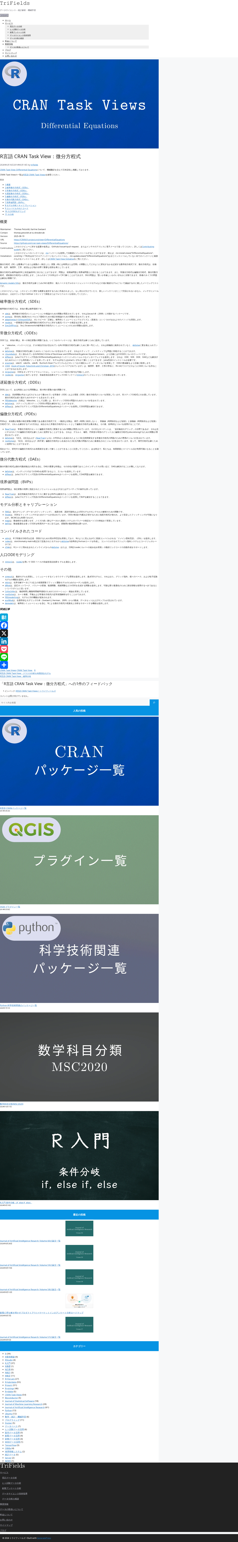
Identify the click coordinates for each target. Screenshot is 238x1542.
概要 (8, 184)
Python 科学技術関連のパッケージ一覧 (18, 1005)
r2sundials (10, 354)
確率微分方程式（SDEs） (17, 187)
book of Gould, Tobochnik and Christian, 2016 (33, 366)
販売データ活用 (12, 1432)
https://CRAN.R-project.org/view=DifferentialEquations (39, 239)
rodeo (7, 541)
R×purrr (9, 1385)
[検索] (154, 702)
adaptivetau (10, 319)
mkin (7, 582)
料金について (11, 41)
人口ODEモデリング (15, 211)
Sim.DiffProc (10, 325)
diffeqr (8, 357)
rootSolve (9, 441)
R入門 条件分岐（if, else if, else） (16, 1202)
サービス (9, 23)
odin (7, 538)
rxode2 (8, 375)
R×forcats (10, 1378)
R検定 (8, 1375)
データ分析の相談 (17, 38)
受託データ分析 (16, 26)
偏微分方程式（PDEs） (16, 196)
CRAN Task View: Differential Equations (18, 169)
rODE (7, 366)
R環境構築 (10, 1356)
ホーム (8, 20)
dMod (7, 585)
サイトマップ (11, 53)
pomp (7, 316)
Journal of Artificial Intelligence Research (25, 1407)
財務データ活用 (12, 1438)
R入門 (8, 1363)
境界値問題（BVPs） (15, 202)
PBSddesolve (11, 400)
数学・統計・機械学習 (15, 1416)
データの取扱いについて (19, 47)
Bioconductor (11, 1397)
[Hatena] (79, 617)
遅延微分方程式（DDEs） (17, 193)
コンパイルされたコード (16, 208)
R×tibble (9, 1391)
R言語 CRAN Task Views (34, 174)
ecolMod (9, 600)
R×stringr (9, 1388)
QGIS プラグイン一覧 (10, 906)
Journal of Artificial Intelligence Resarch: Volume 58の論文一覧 (30, 1289)
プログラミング (12, 1420)
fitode (7, 514)
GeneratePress (44, 1538)
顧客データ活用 (12, 1435)
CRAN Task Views (8, 670)
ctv (47, 253)
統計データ (10, 1454)
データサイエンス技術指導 (20, 35)
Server (8, 1457)
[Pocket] (79, 649)
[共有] (79, 665)
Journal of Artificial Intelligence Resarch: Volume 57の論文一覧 (30, 1337)
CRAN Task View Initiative (62, 259)
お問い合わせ (11, 56)
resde (7, 322)
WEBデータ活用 (12, 1442)
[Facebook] (79, 625)
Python (8, 1410)
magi (7, 520)
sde (6, 313)
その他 (9, 214)
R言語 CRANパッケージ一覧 (13, 808)
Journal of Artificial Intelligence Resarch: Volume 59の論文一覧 (30, 1265)
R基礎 (8, 1366)
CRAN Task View (24, 670)
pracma (8, 363)
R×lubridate (10, 1382)
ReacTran (9, 429)
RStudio (9, 1360)
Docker (8, 1423)
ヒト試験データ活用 (14, 1429)
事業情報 (9, 44)
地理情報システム (13, 1451)
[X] (79, 633)
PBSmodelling (11, 597)
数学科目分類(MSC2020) (11, 1104)
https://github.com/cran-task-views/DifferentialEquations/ (41, 243)
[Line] (79, 657)
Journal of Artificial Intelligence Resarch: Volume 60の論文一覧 (30, 1240)
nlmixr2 (80, 375)
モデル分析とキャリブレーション (20, 205)
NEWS (8, 1460)
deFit (7, 523)
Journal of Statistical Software (19, 1401)
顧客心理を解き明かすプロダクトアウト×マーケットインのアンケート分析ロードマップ (41, 1312)
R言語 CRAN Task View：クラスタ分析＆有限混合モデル (25, 673)
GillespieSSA (24, 319)
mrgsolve (9, 372)
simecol (8, 576)
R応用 (8, 1369)
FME (7, 511)
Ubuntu (8, 1413)
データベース (11, 1426)
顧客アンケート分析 (18, 32)
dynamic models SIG (9, 283)
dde (6, 394)
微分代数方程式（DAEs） (17, 199)
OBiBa (8, 1448)
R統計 (8, 1372)
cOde (7, 547)
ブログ (8, 50)
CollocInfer (10, 591)
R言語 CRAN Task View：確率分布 (15, 676)
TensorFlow (10, 1445)
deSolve (136, 345)
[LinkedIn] (79, 641)
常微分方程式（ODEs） (16, 190)
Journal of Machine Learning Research (23, 1404)
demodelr (9, 603)
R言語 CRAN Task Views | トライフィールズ (36, 691)
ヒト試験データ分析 (18, 29)
